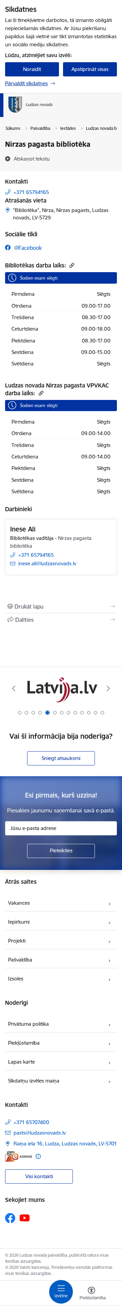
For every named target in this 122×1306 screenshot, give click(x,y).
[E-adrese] (18, 1156)
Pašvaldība (20, 959)
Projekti (16, 940)
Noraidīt (32, 69)
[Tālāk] (108, 688)
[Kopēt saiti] (71, 265)
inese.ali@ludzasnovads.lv (47, 563)
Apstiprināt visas (90, 69)
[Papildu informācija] (38, 1156)
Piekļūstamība (24, 1043)
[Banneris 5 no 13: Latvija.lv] (61, 688)
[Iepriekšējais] (13, 688)
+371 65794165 (31, 192)
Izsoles (15, 978)
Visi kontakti (39, 1176)
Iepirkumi (18, 922)
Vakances (19, 903)
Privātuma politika (28, 1024)
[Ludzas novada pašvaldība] (52, 112)
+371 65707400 (31, 1122)
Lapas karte (21, 1062)
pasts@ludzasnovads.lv (40, 1133)
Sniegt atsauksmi (61, 758)
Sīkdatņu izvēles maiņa (33, 1080)
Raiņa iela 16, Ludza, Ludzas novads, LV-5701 (65, 1143)
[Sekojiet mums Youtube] (25, 1218)
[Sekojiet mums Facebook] (10, 1218)
